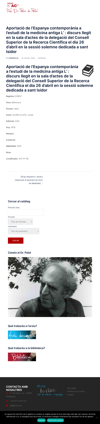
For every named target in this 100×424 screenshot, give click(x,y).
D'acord (41, 420)
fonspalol (14, 58)
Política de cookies (76, 391)
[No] (97, 417)
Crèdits (70, 394)
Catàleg (42, 58)
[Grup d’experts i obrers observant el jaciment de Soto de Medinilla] (29, 180)
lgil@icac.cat (16, 405)
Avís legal (71, 388)
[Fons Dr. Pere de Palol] (22, 7)
